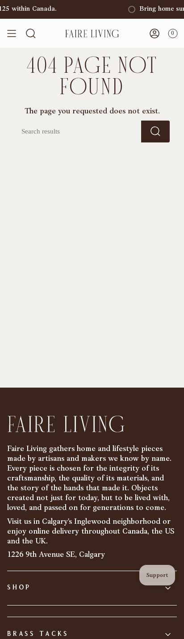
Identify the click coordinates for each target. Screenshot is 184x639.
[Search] (155, 131)
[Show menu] (12, 33)
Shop (19, 588)
